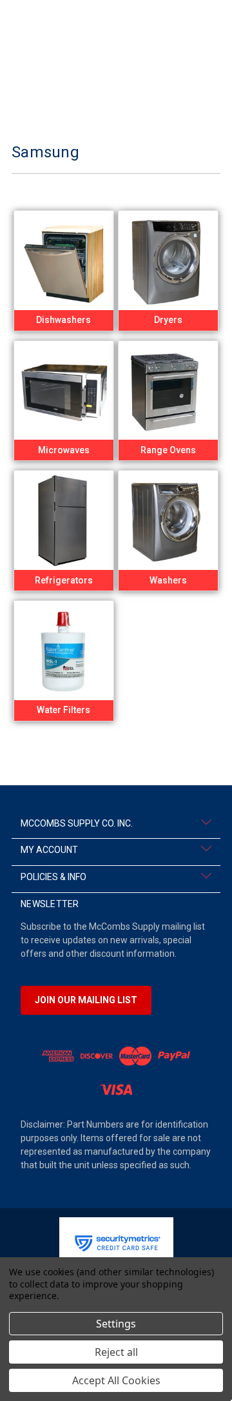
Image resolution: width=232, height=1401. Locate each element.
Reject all (116, 1352)
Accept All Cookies (116, 1380)
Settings (116, 1324)
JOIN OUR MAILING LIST (86, 1000)
